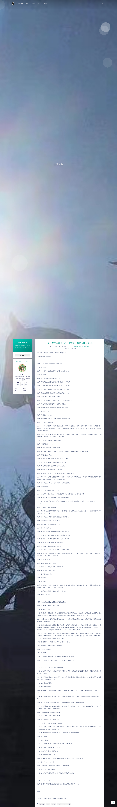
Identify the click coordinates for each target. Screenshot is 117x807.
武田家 (63, 804)
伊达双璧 (76, 346)
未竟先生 (20, 3)
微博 (16, 388)
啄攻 (85, 346)
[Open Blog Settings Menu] (113, 802)
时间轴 (25, 390)
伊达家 (47, 804)
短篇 (88, 346)
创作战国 (81, 346)
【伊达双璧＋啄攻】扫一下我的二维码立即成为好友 (69, 343)
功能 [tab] (27, 361)
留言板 (25, 388)
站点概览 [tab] (18, 361)
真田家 (68, 804)
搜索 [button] (22, 355)
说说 (16, 390)
